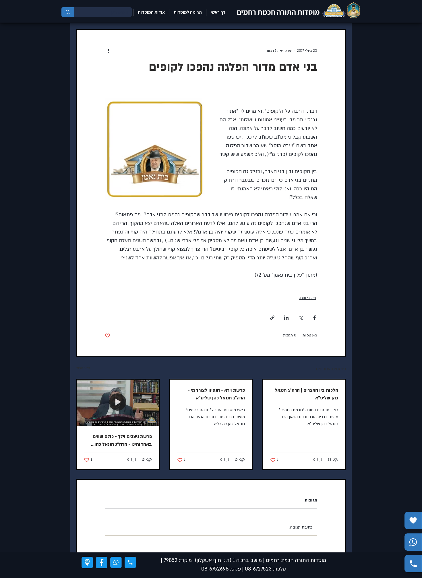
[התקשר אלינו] (413, 563)
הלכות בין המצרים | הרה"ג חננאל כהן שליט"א (306, 394)
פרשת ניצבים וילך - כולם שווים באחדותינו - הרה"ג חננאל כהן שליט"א (122, 440)
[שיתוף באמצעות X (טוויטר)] (300, 317)
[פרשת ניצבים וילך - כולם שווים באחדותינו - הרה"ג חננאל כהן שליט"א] (118, 403)
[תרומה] (413, 520)
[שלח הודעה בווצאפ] (413, 542)
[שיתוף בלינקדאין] (286, 317)
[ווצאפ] (116, 562)
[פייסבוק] (101, 562)
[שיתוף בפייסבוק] (314, 317)
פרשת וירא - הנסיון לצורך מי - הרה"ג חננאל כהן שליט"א (216, 394)
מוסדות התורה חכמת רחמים (278, 12)
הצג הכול (83, 368)
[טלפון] (130, 562)
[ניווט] (87, 562)
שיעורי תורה (307, 298)
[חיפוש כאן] (67, 12)
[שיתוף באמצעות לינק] (272, 317)
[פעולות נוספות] (108, 50)
